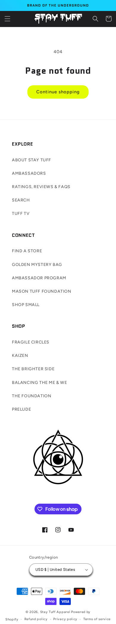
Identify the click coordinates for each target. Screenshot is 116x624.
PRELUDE (21, 409)
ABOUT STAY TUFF (31, 160)
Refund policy (36, 619)
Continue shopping (58, 91)
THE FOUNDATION (31, 395)
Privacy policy (65, 619)
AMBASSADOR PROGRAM (39, 278)
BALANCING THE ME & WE (39, 382)
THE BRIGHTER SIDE (33, 368)
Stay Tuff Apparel (55, 612)
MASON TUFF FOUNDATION (41, 291)
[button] (7, 18)
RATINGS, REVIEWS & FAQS (41, 186)
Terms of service (97, 619)
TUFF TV (20, 213)
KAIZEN (20, 355)
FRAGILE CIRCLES (30, 342)
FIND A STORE (27, 250)
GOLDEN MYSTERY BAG (37, 264)
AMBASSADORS (29, 173)
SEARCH (21, 200)
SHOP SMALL (26, 304)
